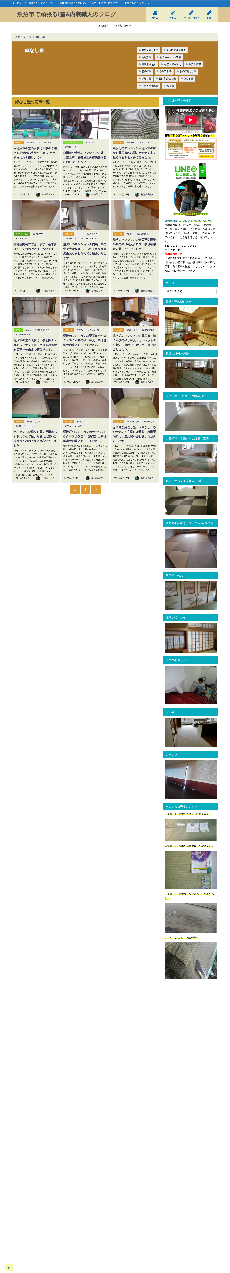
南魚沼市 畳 (165, 71)
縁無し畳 (146, 78)
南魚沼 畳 (146, 57)
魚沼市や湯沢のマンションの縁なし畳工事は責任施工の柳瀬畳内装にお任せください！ (84, 157)
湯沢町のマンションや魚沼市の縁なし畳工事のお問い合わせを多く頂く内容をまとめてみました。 (134, 153)
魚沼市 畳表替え (172, 64)
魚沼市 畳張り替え (176, 50)
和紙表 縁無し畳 (150, 86)
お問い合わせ (123, 25)
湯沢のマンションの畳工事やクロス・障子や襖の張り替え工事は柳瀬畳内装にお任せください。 (84, 340)
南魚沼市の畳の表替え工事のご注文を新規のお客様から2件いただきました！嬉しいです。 (35, 153)
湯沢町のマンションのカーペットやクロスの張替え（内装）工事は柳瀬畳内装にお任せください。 (84, 436)
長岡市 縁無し (149, 64)
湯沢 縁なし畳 (70, 147)
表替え (18, 330)
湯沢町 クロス (91, 142)
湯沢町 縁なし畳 (188, 71)
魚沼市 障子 (195, 64)
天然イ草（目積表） (73, 142)
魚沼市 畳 (189, 78)
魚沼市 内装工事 (147, 330)
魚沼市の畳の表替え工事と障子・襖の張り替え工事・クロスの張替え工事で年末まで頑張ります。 (35, 345)
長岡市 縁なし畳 (167, 78)
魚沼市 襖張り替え (23, 334)
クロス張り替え (21, 234)
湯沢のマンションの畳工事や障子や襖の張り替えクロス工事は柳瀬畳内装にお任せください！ (134, 244)
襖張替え (130, 234)
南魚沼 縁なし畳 (150, 50)
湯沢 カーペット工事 (170, 57)
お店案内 (104, 25)
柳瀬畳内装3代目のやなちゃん (56, 194)
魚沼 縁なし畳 (148, 421)
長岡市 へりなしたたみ (25, 426)
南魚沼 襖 (48, 142)
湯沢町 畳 (146, 71)
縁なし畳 (19, 142)
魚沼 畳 (170, 86)
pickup (79, 234)
